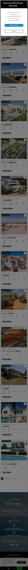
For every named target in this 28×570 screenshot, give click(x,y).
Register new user (14, 25)
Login (14, 31)
